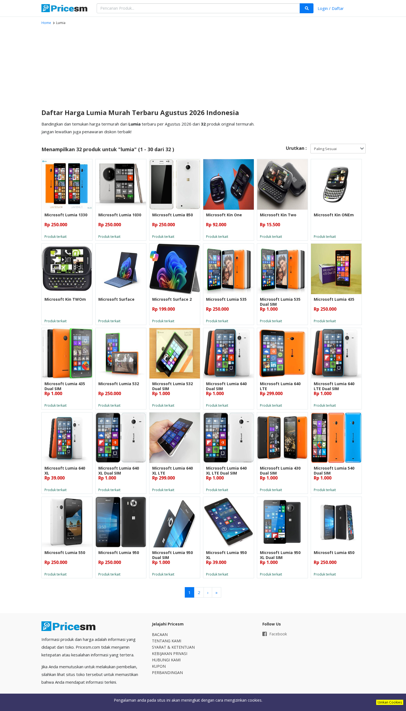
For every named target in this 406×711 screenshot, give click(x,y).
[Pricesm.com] (64, 9)
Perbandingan (167, 672)
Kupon (159, 666)
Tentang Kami (166, 640)
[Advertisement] (148, 66)
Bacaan (160, 634)
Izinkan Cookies (390, 702)
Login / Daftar (331, 8)
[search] (306, 8)
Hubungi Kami (166, 659)
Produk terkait (55, 236)
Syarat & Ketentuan (173, 647)
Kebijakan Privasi (169, 653)
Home (46, 22)
